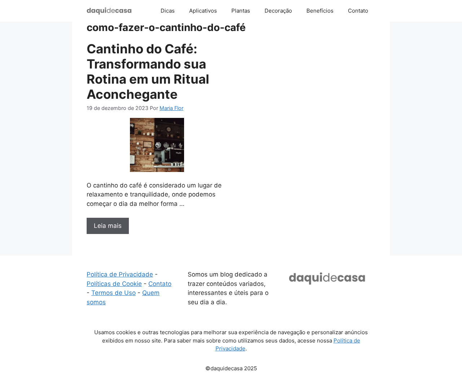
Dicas (168, 10)
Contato (358, 10)
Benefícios (320, 10)
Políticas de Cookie (114, 283)
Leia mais (108, 225)
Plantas (240, 10)
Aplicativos (203, 10)
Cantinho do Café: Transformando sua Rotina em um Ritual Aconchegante (148, 71)
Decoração (278, 10)
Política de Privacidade (120, 274)
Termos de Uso (113, 292)
